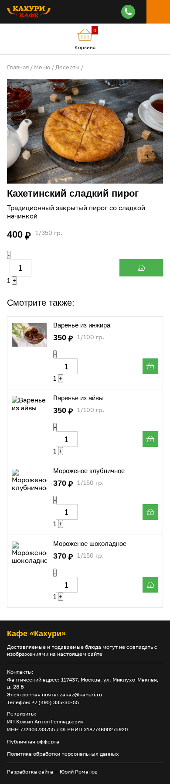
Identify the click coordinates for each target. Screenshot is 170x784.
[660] (150, 512)
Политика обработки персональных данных (63, 753)
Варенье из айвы (78, 398)
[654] (150, 366)
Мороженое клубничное (89, 470)
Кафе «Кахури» (36, 633)
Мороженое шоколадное (89, 543)
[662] (150, 585)
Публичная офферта (33, 741)
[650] (150, 439)
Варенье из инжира (81, 325)
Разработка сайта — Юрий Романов (52, 771)
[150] (141, 267)
